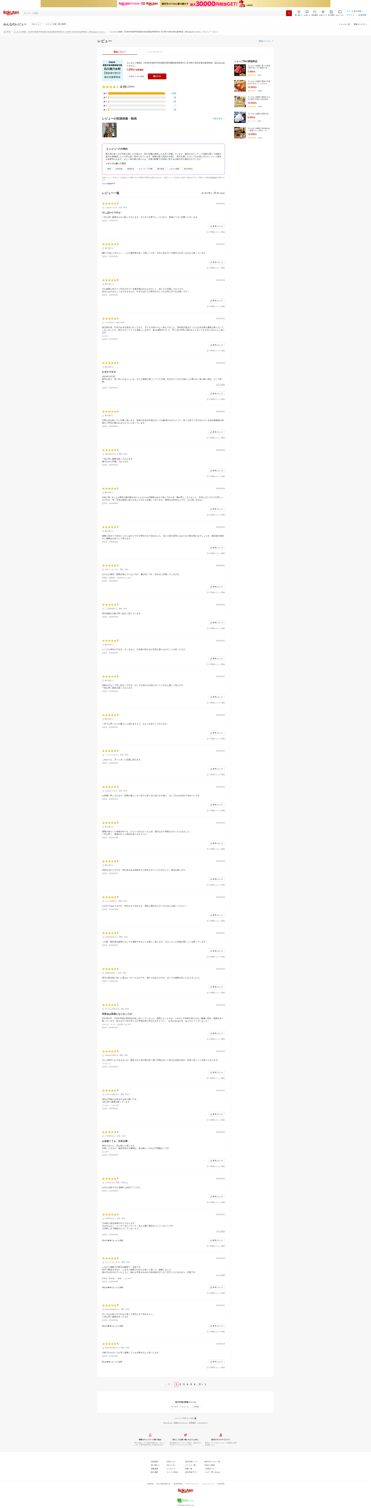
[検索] (289, 13)
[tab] (119, 52)
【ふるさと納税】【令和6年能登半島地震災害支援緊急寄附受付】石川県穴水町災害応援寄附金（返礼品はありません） (60, 32)
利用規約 (213, 177)
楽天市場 (6, 32)
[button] (307, 13)
